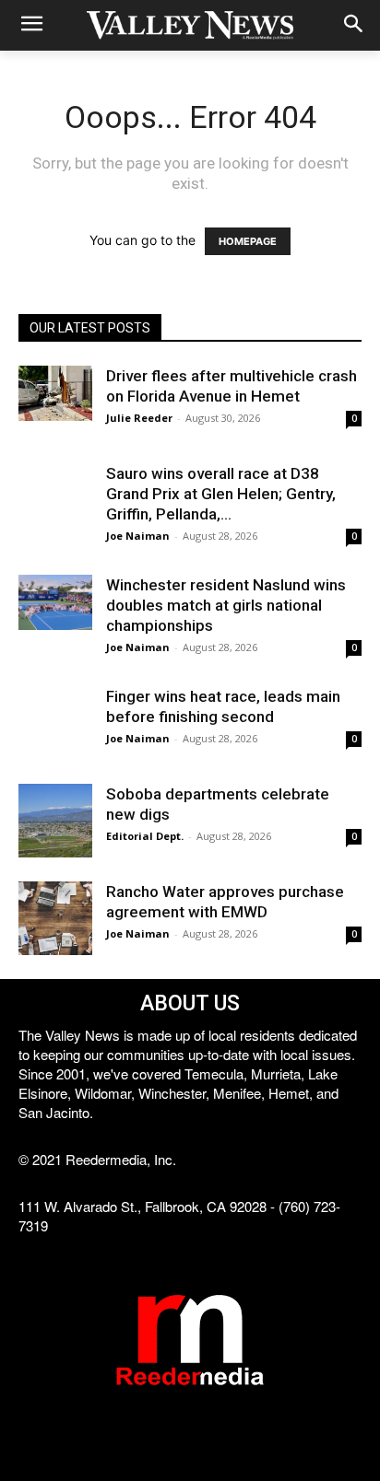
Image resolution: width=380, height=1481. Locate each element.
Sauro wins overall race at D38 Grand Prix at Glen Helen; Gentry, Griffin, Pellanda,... (221, 493)
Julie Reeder (139, 418)
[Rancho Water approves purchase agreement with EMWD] (55, 918)
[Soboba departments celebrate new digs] (55, 820)
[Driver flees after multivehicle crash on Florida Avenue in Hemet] (55, 393)
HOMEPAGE (248, 241)
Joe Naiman (138, 535)
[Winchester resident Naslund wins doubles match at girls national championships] (55, 602)
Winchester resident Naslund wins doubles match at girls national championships (226, 605)
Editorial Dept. (145, 836)
